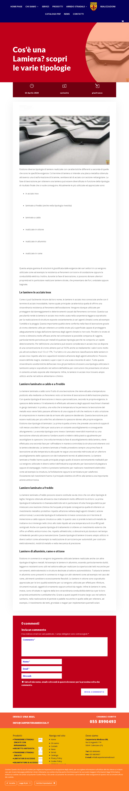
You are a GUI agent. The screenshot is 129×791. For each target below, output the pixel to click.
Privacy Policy (56, 758)
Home (53, 739)
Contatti (78, 14)
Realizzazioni (108, 7)
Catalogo (54, 755)
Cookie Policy (56, 761)
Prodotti (57, 7)
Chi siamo (30, 7)
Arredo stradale (75, 7)
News (67, 14)
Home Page (16, 7)
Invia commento (94, 692)
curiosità (64, 93)
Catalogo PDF (53, 14)
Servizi (45, 7)
